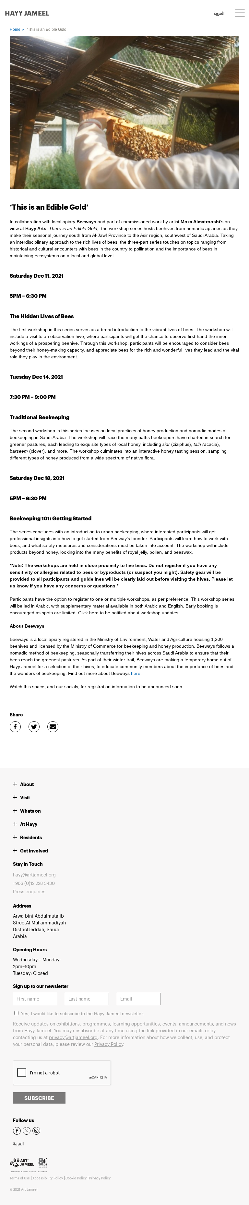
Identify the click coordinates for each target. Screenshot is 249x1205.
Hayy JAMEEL (27, 13)
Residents (31, 837)
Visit (25, 797)
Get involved (34, 850)
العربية (219, 14)
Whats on (30, 811)
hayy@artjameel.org (34, 874)
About (27, 784)
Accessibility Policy (47, 1178)
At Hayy (28, 824)
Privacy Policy (108, 1044)
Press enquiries (29, 891)
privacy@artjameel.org (73, 1037)
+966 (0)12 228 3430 (34, 883)
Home (15, 29)
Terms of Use (20, 1178)
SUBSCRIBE (39, 1098)
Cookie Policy (76, 1178)
